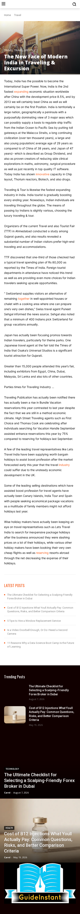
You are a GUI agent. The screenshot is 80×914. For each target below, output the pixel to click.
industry (64, 465)
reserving (42, 552)
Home (7, 15)
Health (9, 828)
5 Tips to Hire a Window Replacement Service (34, 620)
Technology (12, 769)
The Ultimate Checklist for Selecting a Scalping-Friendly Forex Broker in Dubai (49, 690)
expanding (21, 91)
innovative (42, 174)
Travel (17, 15)
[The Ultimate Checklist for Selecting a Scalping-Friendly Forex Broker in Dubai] (15, 692)
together (24, 298)
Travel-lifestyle (25, 50)
